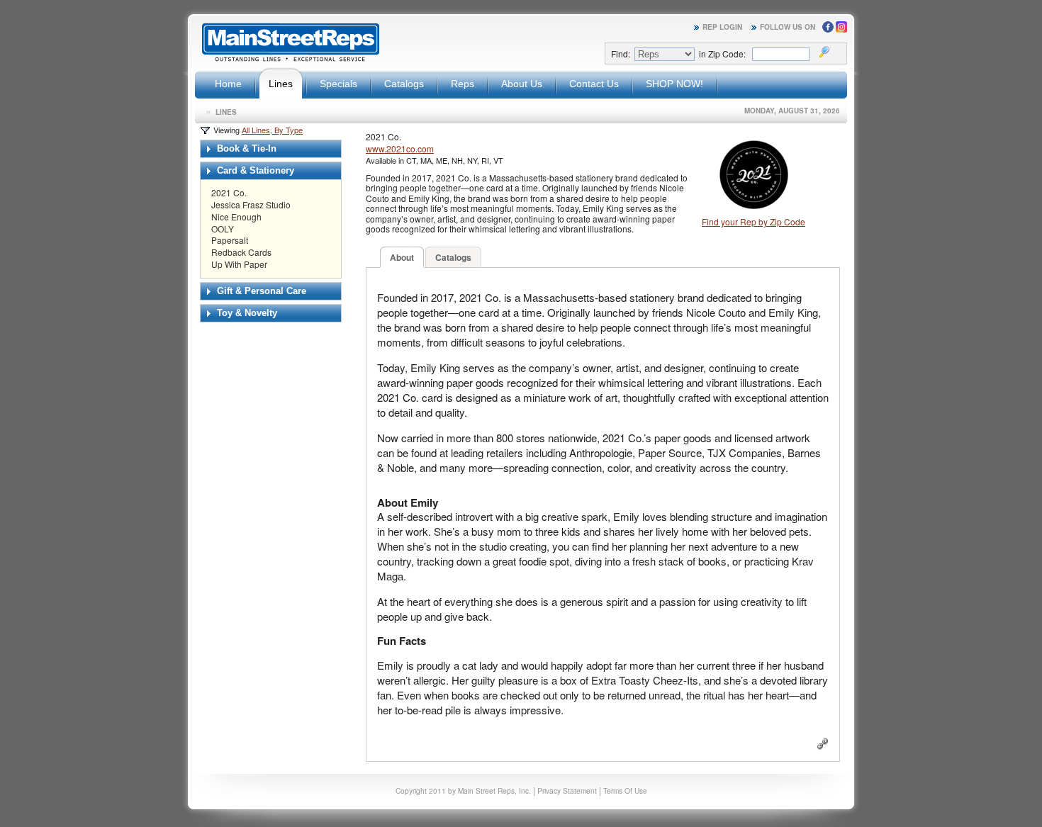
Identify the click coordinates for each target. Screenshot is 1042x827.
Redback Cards (241, 252)
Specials (338, 83)
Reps (462, 83)
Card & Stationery (254, 170)
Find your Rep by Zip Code (753, 221)
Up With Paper (239, 264)
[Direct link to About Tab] (823, 746)
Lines (281, 83)
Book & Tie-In (245, 148)
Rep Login (722, 27)
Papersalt (229, 240)
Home (228, 83)
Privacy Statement (567, 790)
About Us (521, 83)
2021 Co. (229, 192)
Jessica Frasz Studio (251, 204)
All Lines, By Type (272, 129)
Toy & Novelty (245, 313)
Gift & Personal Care (260, 291)
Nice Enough (236, 216)
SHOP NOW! (674, 83)
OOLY (222, 229)
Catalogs (404, 83)
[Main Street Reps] (290, 59)
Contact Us (594, 83)
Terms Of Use (625, 790)
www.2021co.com (400, 148)
